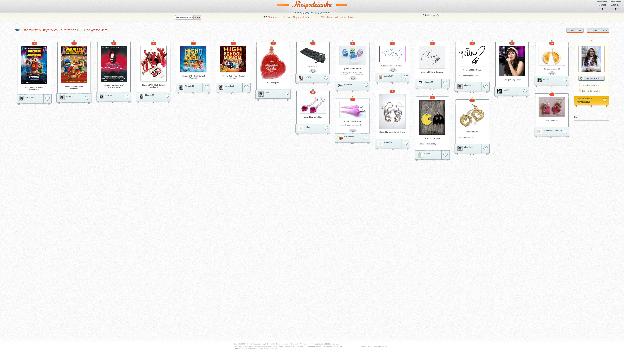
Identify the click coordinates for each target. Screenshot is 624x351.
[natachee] (340, 85)
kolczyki (434, 144)
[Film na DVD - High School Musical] (233, 59)
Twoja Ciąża (338, 346)
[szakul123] (380, 77)
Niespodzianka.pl (259, 344)
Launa (506, 90)
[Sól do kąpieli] (273, 62)
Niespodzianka (312, 4)
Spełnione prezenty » (598, 30)
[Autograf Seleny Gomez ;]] (432, 57)
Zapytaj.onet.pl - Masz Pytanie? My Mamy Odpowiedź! (274, 346)
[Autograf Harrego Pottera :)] (392, 54)
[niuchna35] (420, 83)
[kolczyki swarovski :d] (313, 104)
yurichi (307, 127)
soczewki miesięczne (252, 348)
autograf (466, 75)
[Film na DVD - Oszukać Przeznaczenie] (114, 64)
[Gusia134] (380, 143)
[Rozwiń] (313, 69)
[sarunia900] (340, 137)
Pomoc (278, 344)
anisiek (546, 79)
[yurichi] (300, 128)
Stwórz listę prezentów (337, 16)
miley (472, 75)
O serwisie (271, 344)
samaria (308, 77)
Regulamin (295, 344)
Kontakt (286, 344)
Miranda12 (30, 97)
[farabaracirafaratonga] (539, 131)
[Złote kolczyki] (472, 115)
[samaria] (300, 78)
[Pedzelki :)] (313, 54)
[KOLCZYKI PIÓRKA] (352, 110)
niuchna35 (428, 82)
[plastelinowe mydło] (352, 55)
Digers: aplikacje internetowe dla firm (373, 346)
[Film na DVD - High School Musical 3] (153, 64)
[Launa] (499, 91)
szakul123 (388, 76)
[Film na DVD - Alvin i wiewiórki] (74, 64)
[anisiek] (539, 80)
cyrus (477, 75)
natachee (348, 84)
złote (465, 137)
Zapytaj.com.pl (247, 346)
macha (427, 154)
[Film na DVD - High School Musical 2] (193, 59)
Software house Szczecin (270, 348)
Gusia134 (388, 142)
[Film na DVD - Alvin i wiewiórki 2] (34, 65)
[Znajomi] (591, 78)
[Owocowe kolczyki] (552, 56)
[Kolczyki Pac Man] (432, 117)
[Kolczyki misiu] (552, 107)
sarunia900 (349, 136)
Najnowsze (272, 16)
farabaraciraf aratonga (552, 130)
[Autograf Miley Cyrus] (472, 56)
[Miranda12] (22, 98)
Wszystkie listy (575, 30)
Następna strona (338, 344)
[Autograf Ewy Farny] (512, 61)
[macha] (420, 154)
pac (424, 144)
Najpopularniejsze (300, 16)
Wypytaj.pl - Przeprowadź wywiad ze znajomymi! (314, 346)
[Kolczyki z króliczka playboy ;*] (392, 111)
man (428, 144)
